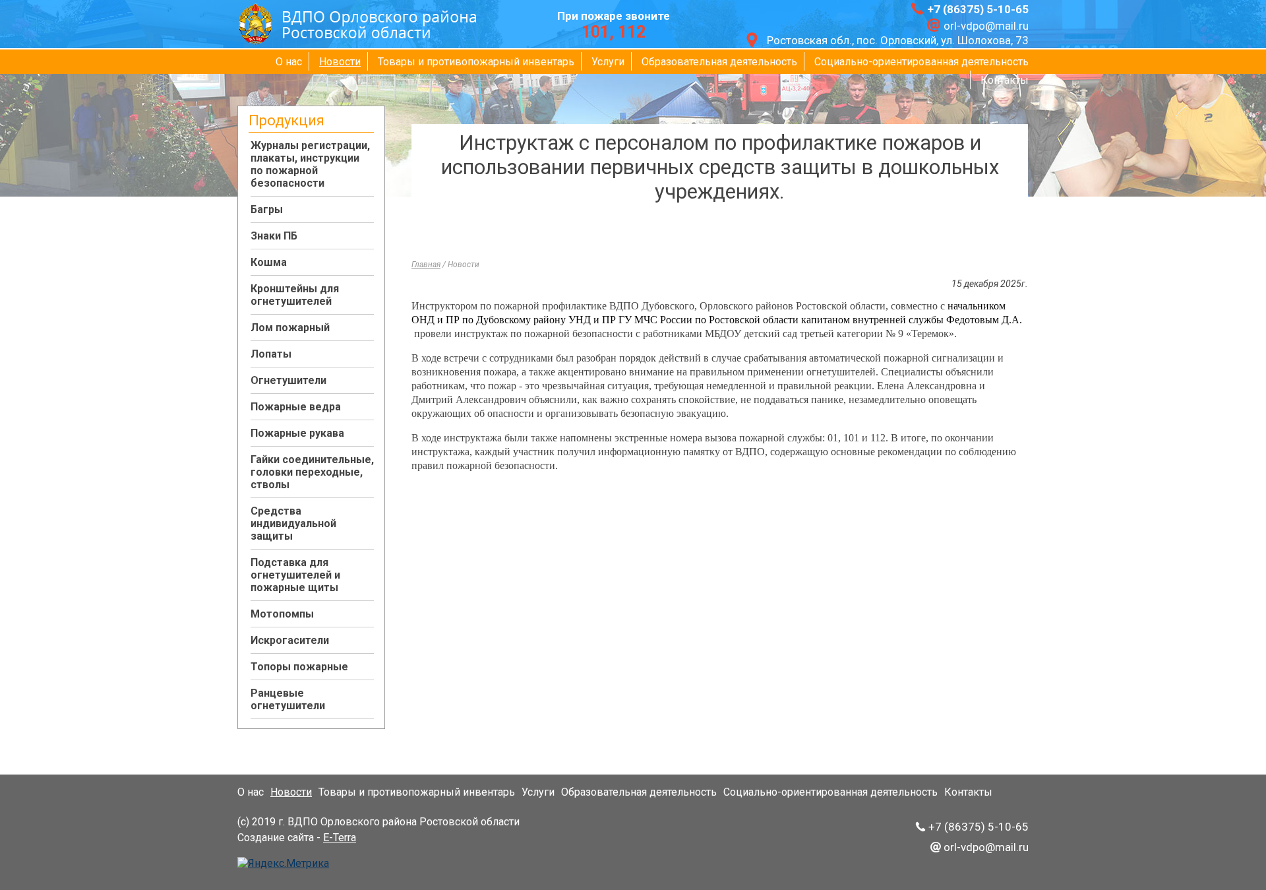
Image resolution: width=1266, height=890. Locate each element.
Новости (340, 61)
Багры (267, 209)
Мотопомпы (282, 614)
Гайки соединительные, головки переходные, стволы (312, 472)
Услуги (607, 61)
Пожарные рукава (297, 433)
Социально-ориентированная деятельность (921, 61)
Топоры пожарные (299, 666)
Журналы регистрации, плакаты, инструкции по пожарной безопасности (310, 164)
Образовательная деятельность (719, 61)
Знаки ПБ (274, 236)
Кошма (269, 262)
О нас (289, 61)
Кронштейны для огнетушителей (295, 294)
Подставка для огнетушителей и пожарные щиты (295, 575)
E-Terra (339, 837)
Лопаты (271, 354)
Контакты (1004, 80)
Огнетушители (288, 380)
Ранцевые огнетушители (288, 699)
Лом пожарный (290, 327)
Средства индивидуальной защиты (293, 523)
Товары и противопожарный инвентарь (476, 61)
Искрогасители (290, 640)
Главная (425, 264)
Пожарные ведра (296, 406)
